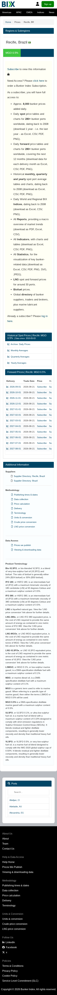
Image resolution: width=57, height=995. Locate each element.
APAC (19, 12)
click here (38, 80)
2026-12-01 (15, 403)
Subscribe (13, 69)
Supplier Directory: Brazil (26, 480)
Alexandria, (16, 813)
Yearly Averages (18, 363)
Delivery (17, 508)
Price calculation (21, 504)
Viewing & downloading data (27, 550)
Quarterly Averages (19, 356)
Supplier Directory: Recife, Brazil (29, 476)
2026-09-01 (15, 387)
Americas (6, 12)
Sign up (47, 4)
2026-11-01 (15, 398)
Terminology (19, 513)
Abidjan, (14, 800)
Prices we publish (22, 545)
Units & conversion (22, 517)
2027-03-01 (15, 420)
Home (8, 22)
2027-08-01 (15, 448)
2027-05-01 (15, 432)
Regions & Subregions (17, 30)
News (51, 12)
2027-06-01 (15, 437)
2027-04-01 (15, 426)
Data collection (20, 499)
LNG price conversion (24, 526)
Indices (40, 12)
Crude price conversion (24, 522)
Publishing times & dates (25, 494)
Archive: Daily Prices (20, 344)
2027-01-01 (15, 409)
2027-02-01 (15, 415)
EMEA (29, 12)
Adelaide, (15, 806)
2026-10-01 (15, 392)
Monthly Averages (19, 350)
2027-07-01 (15, 443)
